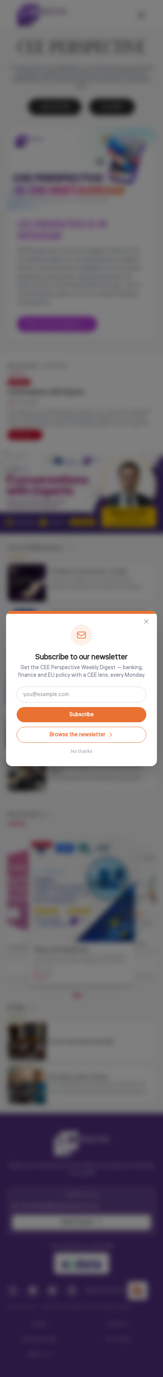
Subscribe (81, 714)
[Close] (146, 621)
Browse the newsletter (77, 735)
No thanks (81, 752)
